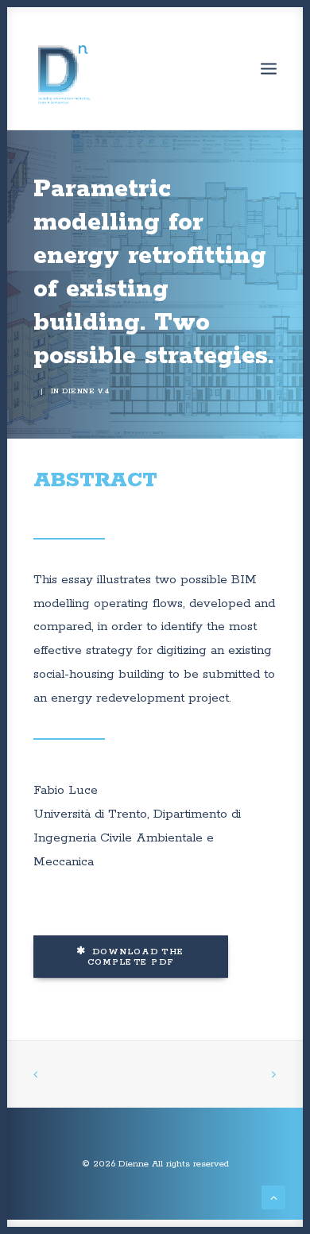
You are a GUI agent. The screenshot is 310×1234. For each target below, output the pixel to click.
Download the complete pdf (137, 957)
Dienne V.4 (85, 391)
